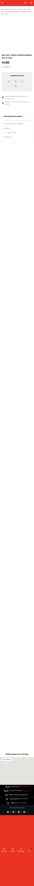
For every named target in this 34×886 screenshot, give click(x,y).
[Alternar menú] (31, 3)
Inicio (2, 9)
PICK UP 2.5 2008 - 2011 (18, 9)
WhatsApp (21, 851)
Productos (4, 851)
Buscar (13, 851)
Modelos (7, 9)
